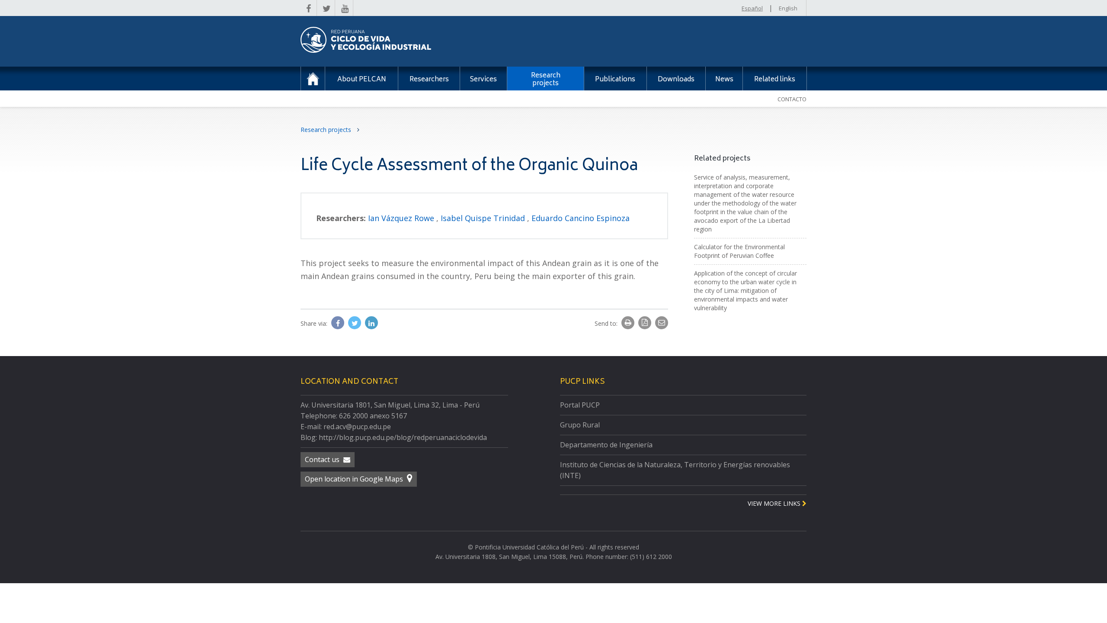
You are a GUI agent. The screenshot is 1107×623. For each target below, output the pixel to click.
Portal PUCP (580, 405)
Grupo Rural (580, 425)
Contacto (791, 99)
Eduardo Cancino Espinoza (580, 218)
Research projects (327, 129)
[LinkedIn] (371, 323)
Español (752, 8)
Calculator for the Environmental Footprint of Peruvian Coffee (739, 251)
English (788, 8)
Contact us (323, 459)
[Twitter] (355, 323)
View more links (775, 503)
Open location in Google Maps (355, 479)
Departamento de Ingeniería (606, 445)
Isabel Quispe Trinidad (484, 218)
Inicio (313, 78)
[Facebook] (338, 323)
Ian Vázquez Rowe (402, 218)
